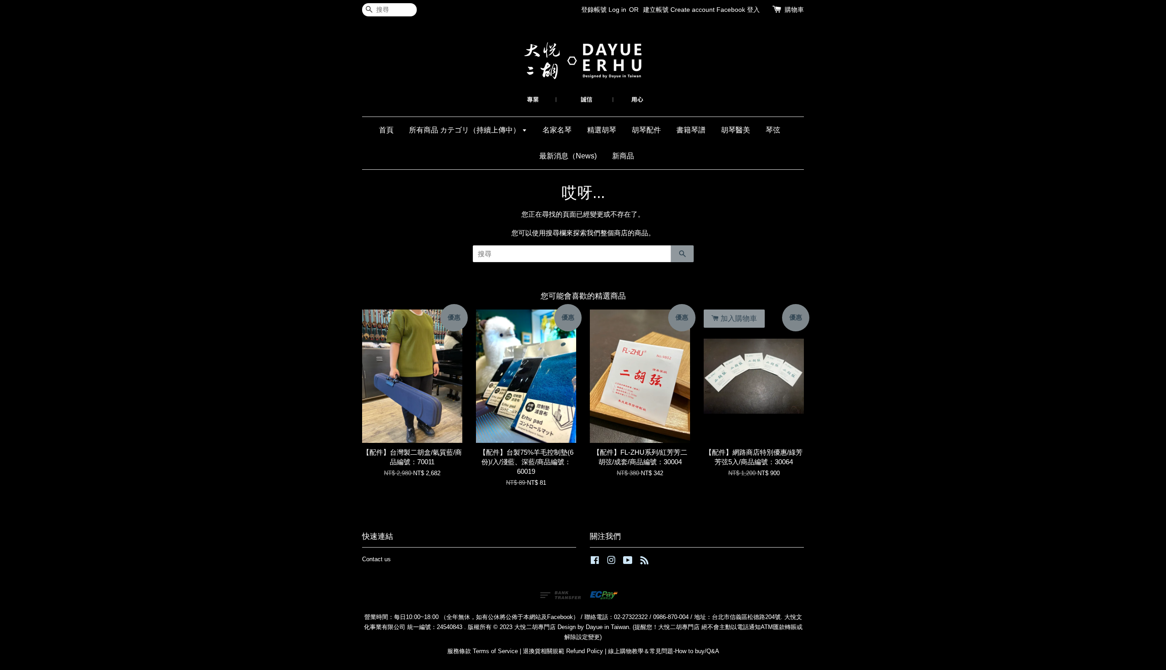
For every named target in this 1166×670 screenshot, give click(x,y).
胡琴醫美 (735, 130)
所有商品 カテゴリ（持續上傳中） (465, 130)
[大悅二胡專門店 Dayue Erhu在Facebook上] (595, 561)
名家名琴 (557, 130)
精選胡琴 (601, 130)
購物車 (794, 9)
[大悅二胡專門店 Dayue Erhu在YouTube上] (628, 561)
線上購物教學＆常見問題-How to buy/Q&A (663, 651)
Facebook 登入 (738, 9)
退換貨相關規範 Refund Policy (563, 651)
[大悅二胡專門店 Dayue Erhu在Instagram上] (611, 561)
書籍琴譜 (691, 130)
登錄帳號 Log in (603, 9)
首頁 (386, 130)
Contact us (376, 559)
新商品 (623, 156)
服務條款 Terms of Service (482, 651)
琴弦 (773, 130)
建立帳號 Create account (679, 9)
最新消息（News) (568, 156)
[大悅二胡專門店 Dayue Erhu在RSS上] (644, 561)
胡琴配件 (646, 130)
